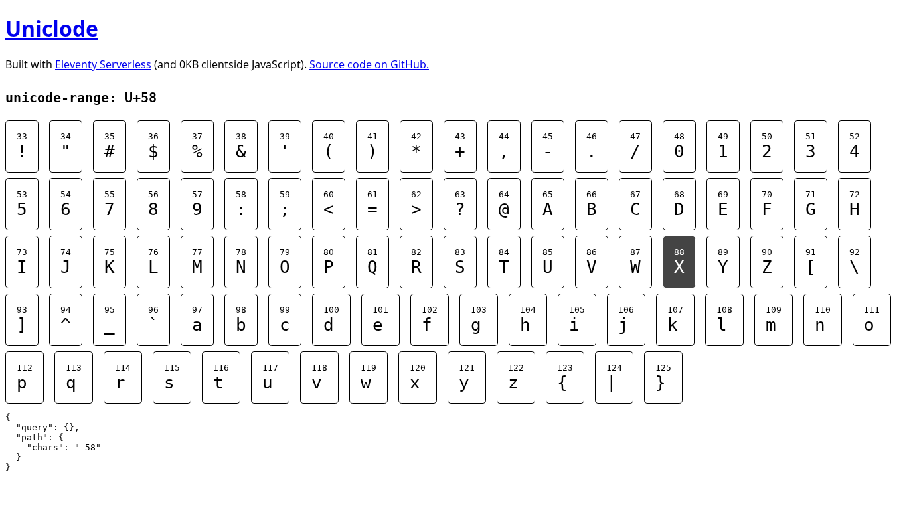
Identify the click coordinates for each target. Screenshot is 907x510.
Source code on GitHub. (369, 64)
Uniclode (51, 28)
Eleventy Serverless (103, 64)
